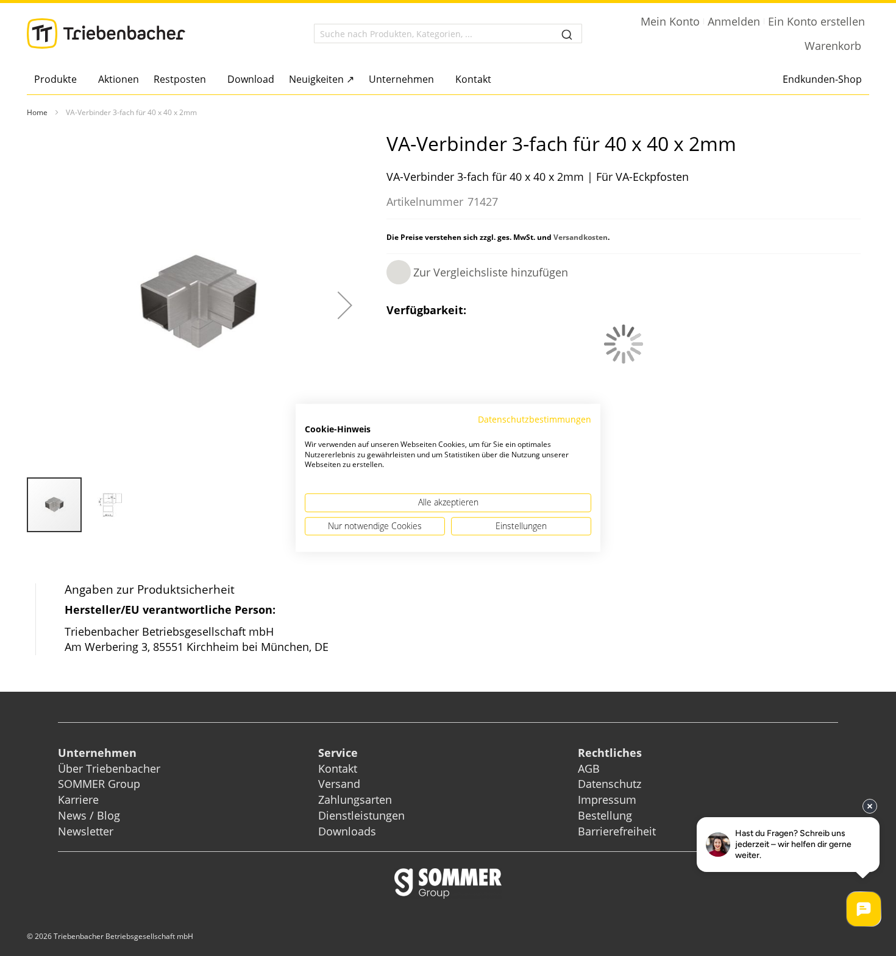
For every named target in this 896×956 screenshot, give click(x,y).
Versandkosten (580, 237)
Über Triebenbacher (109, 768)
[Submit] (567, 33)
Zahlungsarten (355, 799)
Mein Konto (670, 21)
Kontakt (337, 768)
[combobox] (448, 33)
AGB (589, 768)
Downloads (347, 831)
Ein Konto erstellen (816, 21)
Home (37, 112)
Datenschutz (609, 783)
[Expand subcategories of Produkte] (80, 80)
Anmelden (734, 21)
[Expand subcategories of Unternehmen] (437, 80)
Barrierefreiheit (618, 831)
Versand (339, 783)
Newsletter (85, 831)
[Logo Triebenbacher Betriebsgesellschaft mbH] (106, 33)
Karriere (78, 799)
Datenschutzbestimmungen (534, 419)
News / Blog (89, 815)
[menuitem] (59, 79)
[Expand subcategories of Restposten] (209, 80)
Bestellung (605, 815)
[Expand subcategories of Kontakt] (494, 80)
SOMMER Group (99, 783)
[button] (345, 305)
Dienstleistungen (361, 815)
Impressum (607, 799)
